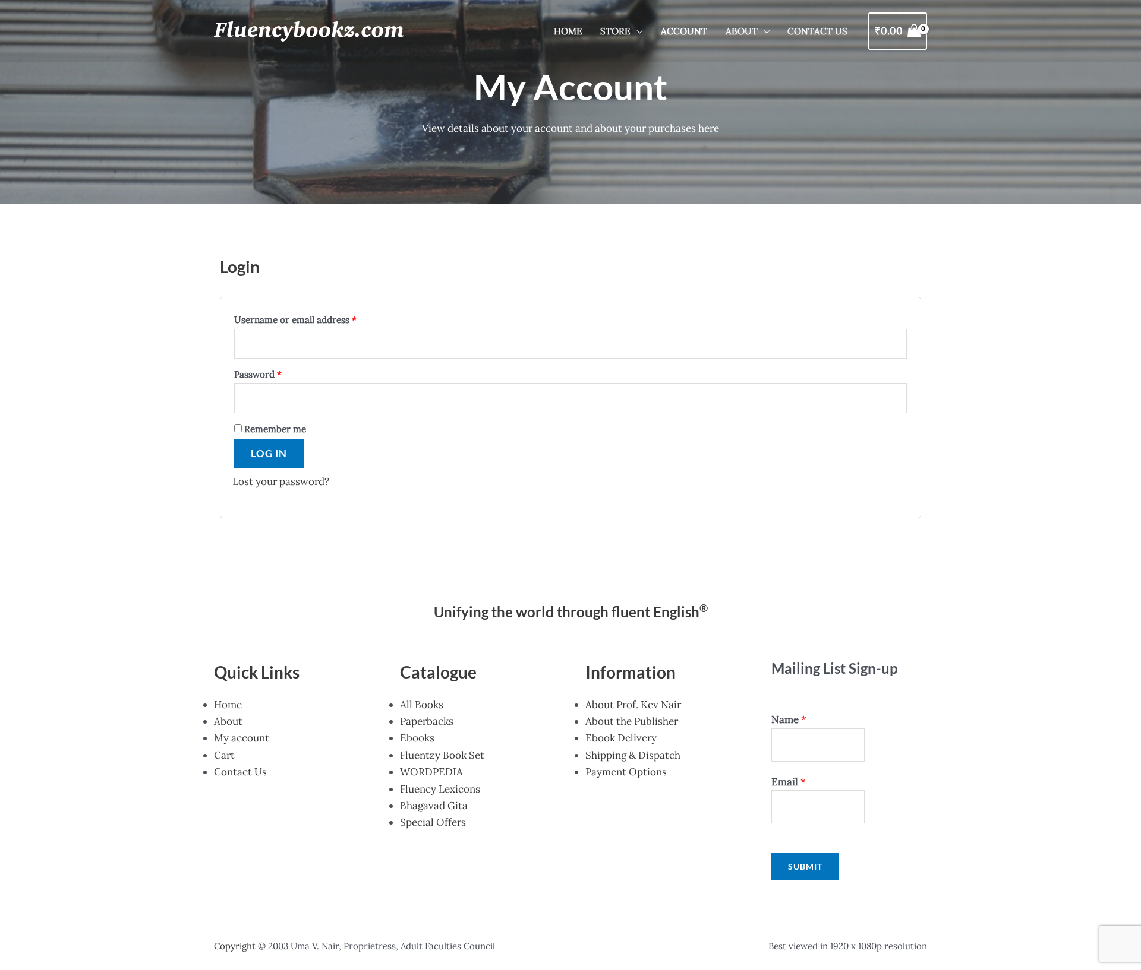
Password (258, 374)
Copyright (235, 946)
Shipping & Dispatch (632, 755)
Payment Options (626, 771)
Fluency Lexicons (440, 788)
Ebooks (417, 737)
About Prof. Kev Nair (633, 704)
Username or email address (295, 319)
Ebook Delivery (621, 737)
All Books (421, 704)
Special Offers (433, 822)
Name (788, 719)
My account (241, 737)
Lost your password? (280, 481)
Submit (805, 866)
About (742, 31)
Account (684, 31)
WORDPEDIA (431, 771)
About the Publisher (631, 721)
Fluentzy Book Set (442, 755)
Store (615, 31)
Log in (269, 453)
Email (788, 781)
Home (568, 31)
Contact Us (817, 31)
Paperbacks (426, 721)
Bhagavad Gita (434, 805)
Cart (224, 755)
